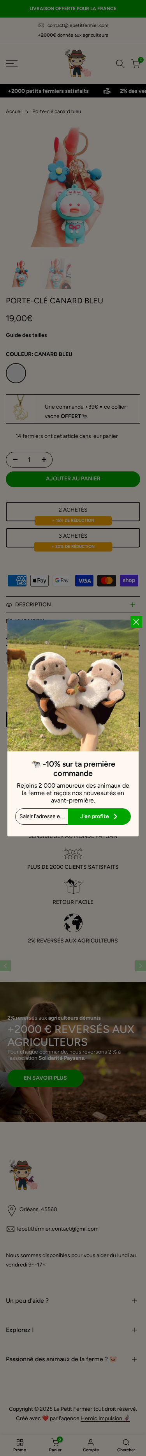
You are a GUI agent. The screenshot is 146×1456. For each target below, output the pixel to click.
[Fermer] (136, 622)
